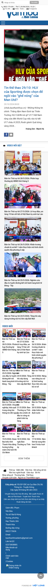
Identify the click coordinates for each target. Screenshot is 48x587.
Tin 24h (7, 9)
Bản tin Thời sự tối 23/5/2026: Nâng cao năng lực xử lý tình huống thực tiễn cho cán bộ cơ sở (39, 378)
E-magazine (33, 9)
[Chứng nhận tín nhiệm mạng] (13, 566)
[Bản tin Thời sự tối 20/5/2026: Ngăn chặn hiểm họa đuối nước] (39, 396)
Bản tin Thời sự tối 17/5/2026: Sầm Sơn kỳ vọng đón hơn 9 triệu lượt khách (39, 440)
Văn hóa (28, 470)
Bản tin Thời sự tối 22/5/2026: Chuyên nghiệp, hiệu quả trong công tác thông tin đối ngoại (10, 407)
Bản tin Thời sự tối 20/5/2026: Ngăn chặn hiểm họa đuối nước (39, 407)
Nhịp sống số (7, 475)
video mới (7, 326)
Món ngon (35, 478)
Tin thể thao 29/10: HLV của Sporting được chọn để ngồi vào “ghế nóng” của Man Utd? (23, 94)
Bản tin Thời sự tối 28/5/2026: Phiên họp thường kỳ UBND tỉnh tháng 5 (21, 179)
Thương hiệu (19, 475)
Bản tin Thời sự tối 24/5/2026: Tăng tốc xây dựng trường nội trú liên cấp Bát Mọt (22, 317)
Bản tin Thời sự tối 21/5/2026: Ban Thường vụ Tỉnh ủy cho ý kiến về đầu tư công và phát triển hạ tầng (23, 411)
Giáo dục (30, 472)
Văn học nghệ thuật (17, 472)
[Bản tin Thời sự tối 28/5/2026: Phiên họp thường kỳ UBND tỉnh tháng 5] (23, 163)
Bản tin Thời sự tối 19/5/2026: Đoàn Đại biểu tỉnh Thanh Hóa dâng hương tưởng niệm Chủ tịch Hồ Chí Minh (9, 443)
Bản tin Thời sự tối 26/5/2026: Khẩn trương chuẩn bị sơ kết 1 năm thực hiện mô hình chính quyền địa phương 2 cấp (23, 247)
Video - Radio (19, 9)
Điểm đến (20, 470)
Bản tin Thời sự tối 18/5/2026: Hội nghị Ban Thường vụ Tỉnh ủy (23, 440)
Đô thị (37, 472)
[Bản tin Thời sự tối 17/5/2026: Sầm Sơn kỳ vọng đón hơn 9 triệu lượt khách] (39, 428)
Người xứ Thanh (24, 478)
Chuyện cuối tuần (9, 478)
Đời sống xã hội (40, 470)
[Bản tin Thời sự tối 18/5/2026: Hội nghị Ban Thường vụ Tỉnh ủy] (24, 428)
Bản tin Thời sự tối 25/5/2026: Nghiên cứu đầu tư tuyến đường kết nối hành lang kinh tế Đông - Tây (23, 283)
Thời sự (12, 470)
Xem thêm (24, 458)
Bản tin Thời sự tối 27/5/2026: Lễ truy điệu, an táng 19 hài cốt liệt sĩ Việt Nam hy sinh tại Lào (23, 212)
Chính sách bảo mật (12, 557)
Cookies (9, 561)
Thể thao (29, 475)
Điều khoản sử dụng (11, 548)
